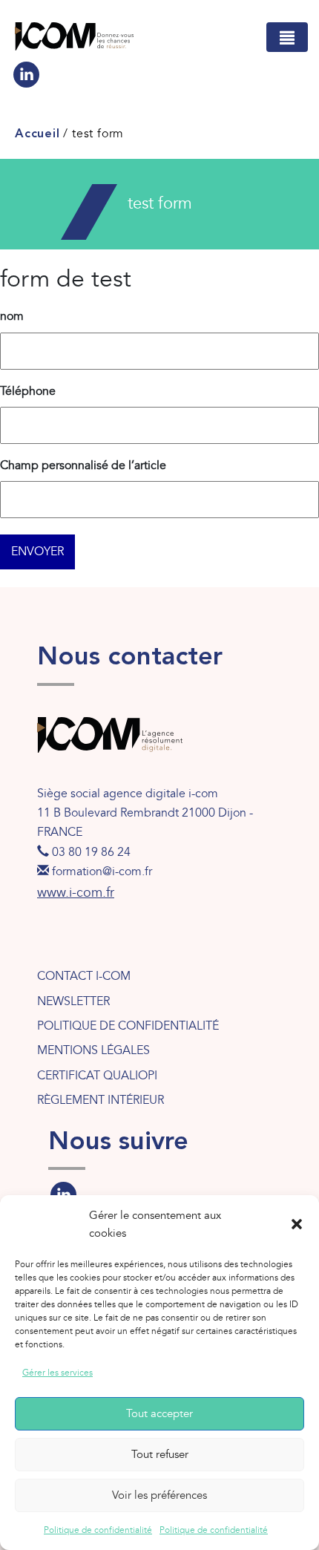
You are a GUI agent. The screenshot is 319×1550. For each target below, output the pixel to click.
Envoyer (37, 551)
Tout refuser (159, 1454)
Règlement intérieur (100, 1100)
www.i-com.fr (75, 892)
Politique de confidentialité (98, 1530)
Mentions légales (93, 1050)
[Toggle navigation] (287, 37)
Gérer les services (57, 1373)
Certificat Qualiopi (97, 1075)
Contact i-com (84, 976)
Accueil (37, 134)
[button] (296, 1224)
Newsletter (73, 1001)
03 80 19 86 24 (91, 852)
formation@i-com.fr (102, 871)
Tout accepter (159, 1413)
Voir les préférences (159, 1495)
